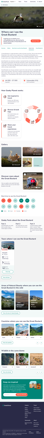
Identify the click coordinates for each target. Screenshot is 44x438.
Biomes (26, 407)
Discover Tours (35, 41)
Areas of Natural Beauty (28, 413)
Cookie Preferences (38, 432)
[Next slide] (41, 342)
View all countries (7, 342)
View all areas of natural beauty (10, 313)
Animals (26, 415)
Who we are (36, 422)
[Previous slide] (37, 342)
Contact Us (36, 426)
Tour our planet (36, 407)
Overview (3, 48)
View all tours (6, 277)
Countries (26, 411)
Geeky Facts (31, 48)
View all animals (7, 372)
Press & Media (36, 424)
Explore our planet (37, 409)
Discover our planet (37, 411)
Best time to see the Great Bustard (19, 48)
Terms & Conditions (31, 432)
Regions (26, 409)
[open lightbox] (27, 162)
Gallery (8, 48)
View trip (8, 271)
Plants (26, 417)
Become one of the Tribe (28, 423)
